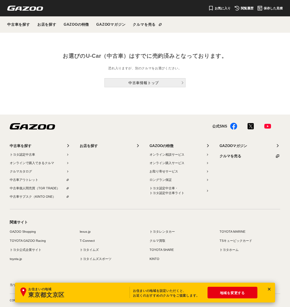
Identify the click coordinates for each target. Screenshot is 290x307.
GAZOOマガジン (111, 24)
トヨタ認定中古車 (22, 154)
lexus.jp (85, 231)
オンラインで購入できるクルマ (32, 163)
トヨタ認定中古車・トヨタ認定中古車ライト (167, 190)
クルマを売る (144, 24)
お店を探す (46, 24)
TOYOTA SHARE (162, 250)
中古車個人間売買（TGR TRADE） (35, 188)
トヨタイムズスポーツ (95, 259)
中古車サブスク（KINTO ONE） (33, 196)
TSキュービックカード (236, 240)
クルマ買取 (157, 240)
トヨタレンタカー (162, 231)
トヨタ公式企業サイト (25, 250)
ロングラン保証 (161, 180)
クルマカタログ (21, 171)
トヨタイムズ (89, 250)
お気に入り (223, 8)
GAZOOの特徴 (76, 24)
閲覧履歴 (247, 8)
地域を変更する (232, 293)
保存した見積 (273, 8)
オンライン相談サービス (167, 154)
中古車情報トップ (143, 83)
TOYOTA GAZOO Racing (28, 240)
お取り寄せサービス (164, 171)
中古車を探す (18, 24)
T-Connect (87, 240)
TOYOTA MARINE (232, 231)
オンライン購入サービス (167, 163)
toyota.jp (16, 259)
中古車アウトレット (24, 180)
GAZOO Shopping (23, 231)
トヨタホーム (229, 250)
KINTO (154, 259)
